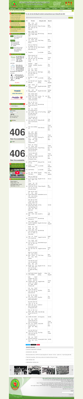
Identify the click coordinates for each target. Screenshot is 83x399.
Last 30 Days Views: (15, 184)
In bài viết (70, 17)
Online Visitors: (14, 181)
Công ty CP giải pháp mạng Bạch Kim (65, 396)
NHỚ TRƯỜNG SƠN (30, 359)
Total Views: (13, 185)
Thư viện (54, 8)
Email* (72, 390)
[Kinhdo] (17, 92)
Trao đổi (28, 8)
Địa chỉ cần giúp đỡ (15, 25)
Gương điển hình (17, 27)
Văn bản (47, 8)
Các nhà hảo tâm (15, 23)
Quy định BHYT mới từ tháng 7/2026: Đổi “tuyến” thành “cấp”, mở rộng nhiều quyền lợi (20, 59)
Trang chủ (13, 8)
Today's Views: (14, 182)
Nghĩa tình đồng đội (15, 17)
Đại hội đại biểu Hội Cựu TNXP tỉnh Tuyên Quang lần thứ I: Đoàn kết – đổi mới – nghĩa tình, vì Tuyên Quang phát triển (48, 354)
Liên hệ (69, 8)
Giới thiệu (20, 8)
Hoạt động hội (17, 13)
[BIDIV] (17, 96)
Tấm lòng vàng (17, 21)
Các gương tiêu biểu (16, 29)
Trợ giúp (62, 8)
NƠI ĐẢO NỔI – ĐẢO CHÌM (31, 352)
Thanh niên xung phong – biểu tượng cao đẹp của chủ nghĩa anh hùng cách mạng (41, 357)
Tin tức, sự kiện (38, 8)
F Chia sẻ (28, 344)
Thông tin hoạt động (16, 15)
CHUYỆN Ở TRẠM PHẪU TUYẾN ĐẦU (33, 349)
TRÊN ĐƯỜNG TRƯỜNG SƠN (32, 362)
